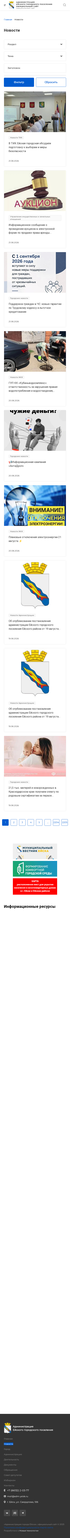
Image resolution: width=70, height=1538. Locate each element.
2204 (56, 822)
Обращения (10, 1470)
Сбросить (51, 82)
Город (7, 1449)
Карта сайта (46, 1527)
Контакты (9, 1485)
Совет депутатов (13, 1475)
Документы (10, 1464)
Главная (8, 1438)
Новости (8, 1444)
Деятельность (11, 1459)
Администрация (13, 1454)
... (48, 822)
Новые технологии (28, 1530)
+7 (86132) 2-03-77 (18, 1490)
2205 (64, 822)
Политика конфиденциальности (22, 1527)
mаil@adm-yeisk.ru (17, 1496)
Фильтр (19, 82)
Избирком (9, 1480)
